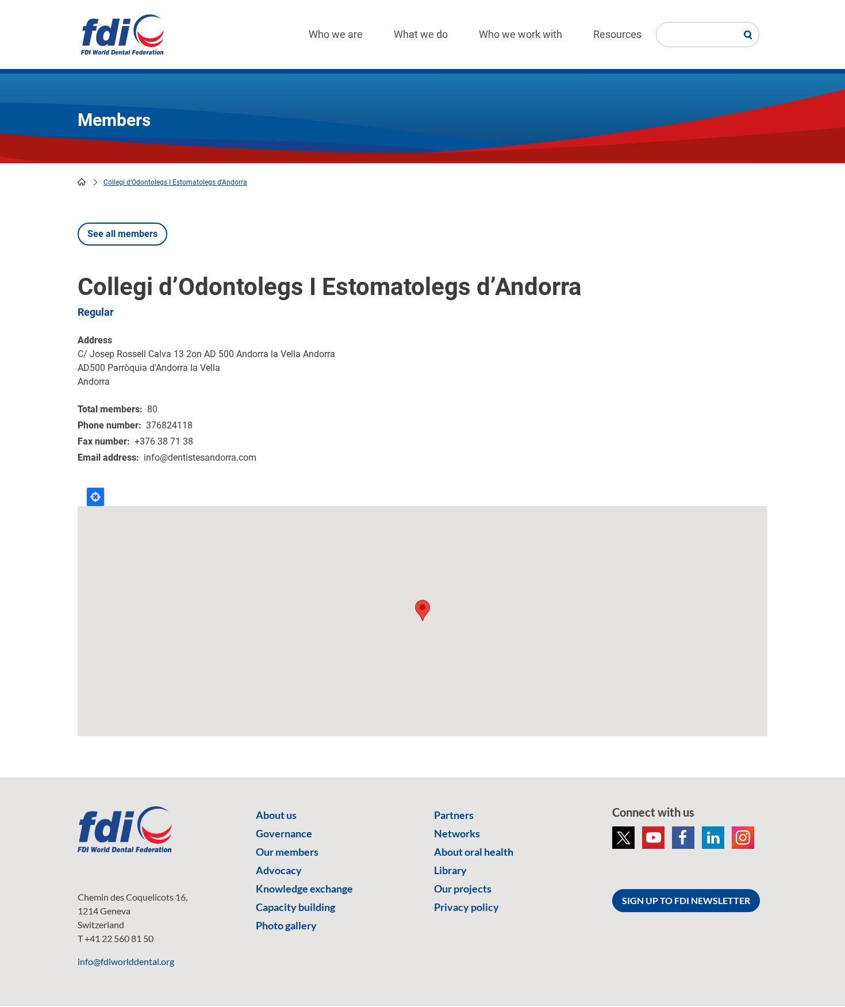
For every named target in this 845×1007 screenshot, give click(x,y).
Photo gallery (286, 925)
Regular (96, 312)
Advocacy (279, 870)
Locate (95, 497)
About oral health (473, 851)
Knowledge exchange (304, 888)
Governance (284, 833)
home (82, 182)
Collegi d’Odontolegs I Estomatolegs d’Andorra (175, 182)
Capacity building (295, 907)
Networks (457, 833)
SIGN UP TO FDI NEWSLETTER (686, 900)
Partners (454, 815)
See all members (122, 233)
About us (276, 815)
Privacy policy (466, 907)
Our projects (462, 888)
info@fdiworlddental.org (126, 961)
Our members (287, 851)
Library (450, 870)
